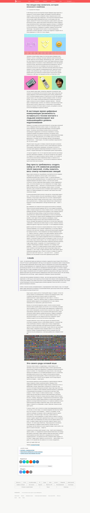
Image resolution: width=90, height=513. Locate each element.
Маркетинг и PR (49, 484)
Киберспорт (37, 1)
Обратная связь (17, 495)
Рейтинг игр (58, 495)
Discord (16, 497)
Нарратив (40, 484)
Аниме (50, 482)
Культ (61, 1)
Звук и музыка (31, 484)
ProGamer (19, 1)
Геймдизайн (62, 482)
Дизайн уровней (71, 482)
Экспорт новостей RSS (51, 495)
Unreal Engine (70, 484)
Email (21, 461)
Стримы (44, 482)
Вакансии (22, 495)
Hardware (45, 1)
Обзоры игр (18, 482)
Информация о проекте (29, 495)
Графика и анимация (21, 484)
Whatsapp (27, 461)
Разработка (53, 1)
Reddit (31, 461)
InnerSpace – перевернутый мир (27, 450)
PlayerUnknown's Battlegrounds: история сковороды (31, 451)
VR (39, 482)
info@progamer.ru (39, 492)
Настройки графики (32, 482)
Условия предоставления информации (40, 495)
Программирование (60, 484)
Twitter (24, 461)
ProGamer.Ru (17, 492)
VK (37, 461)
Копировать (50, 466)
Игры (29, 1)
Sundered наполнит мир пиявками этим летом (30, 453)
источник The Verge (35, 444)
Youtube (23, 497)
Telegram (34, 461)
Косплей (56, 482)
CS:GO (24, 482)
